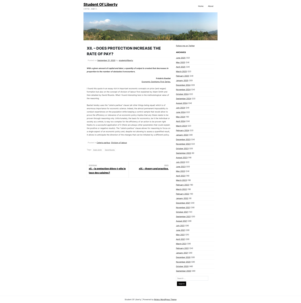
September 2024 (183, 98)
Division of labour (119, 142)
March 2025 (181, 71)
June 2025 (181, 58)
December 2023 (183, 139)
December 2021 (183, 203)
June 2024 (181, 112)
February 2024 (182, 130)
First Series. (165, 81)
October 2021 (182, 212)
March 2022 (181, 189)
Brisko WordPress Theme (165, 299)
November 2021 (183, 207)
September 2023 (183, 153)
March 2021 (181, 243)
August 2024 (182, 103)
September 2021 (183, 216)
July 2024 (180, 108)
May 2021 (180, 234)
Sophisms (155, 81)
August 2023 (182, 157)
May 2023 (180, 171)
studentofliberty (126, 60)
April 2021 (180, 239)
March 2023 (181, 180)
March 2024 (181, 126)
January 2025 (182, 80)
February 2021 (182, 248)
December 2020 (183, 257)
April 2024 (180, 121)
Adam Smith (97, 150)
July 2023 (180, 162)
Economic (146, 81)
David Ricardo (110, 150)
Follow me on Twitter (185, 46)
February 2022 (182, 194)
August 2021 (181, 221)
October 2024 (182, 94)
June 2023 (181, 166)
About (210, 6)
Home (200, 6)
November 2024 (183, 89)
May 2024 (180, 117)
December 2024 (183, 85)
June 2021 (180, 230)
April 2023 (180, 176)
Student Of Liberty (100, 4)
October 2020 (182, 266)
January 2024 (182, 135)
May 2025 (180, 62)
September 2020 (183, 271)
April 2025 (180, 67)
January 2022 (182, 198)
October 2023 (182, 148)
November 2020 (183, 262)
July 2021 (180, 225)
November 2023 (183, 144)
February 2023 (182, 185)
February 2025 (182, 76)
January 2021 (182, 253)
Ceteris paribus (103, 142)
